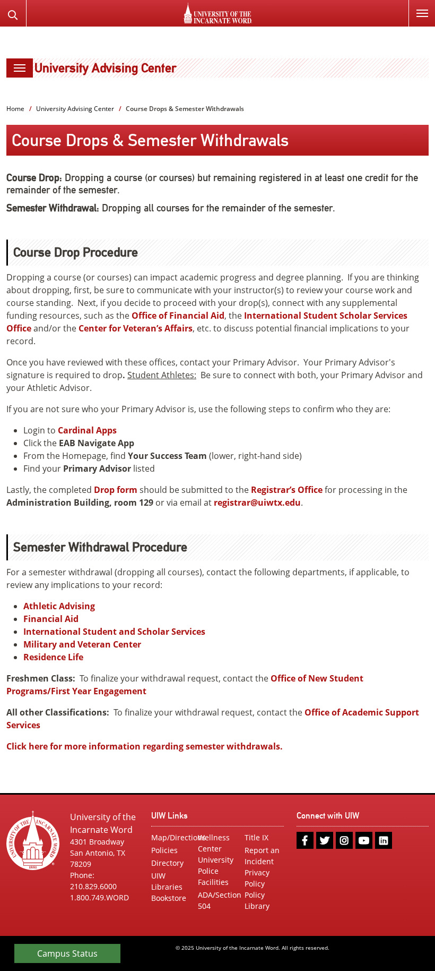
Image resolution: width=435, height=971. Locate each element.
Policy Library (257, 900)
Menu (421, 13)
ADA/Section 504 (217, 900)
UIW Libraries (166, 881)
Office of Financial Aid (178, 315)
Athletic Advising (59, 606)
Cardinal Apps (87, 430)
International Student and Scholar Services (114, 631)
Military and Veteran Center (82, 644)
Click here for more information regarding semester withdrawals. (145, 746)
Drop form (115, 490)
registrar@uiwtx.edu (257, 502)
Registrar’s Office (287, 490)
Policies (164, 850)
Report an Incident (262, 855)
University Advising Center (105, 67)
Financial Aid (51, 619)
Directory (167, 863)
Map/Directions (170, 837)
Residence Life (53, 657)
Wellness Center (214, 843)
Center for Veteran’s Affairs (136, 328)
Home (15, 108)
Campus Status (67, 953)
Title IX (256, 837)
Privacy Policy (257, 878)
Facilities (213, 882)
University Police (215, 865)
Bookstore (168, 898)
